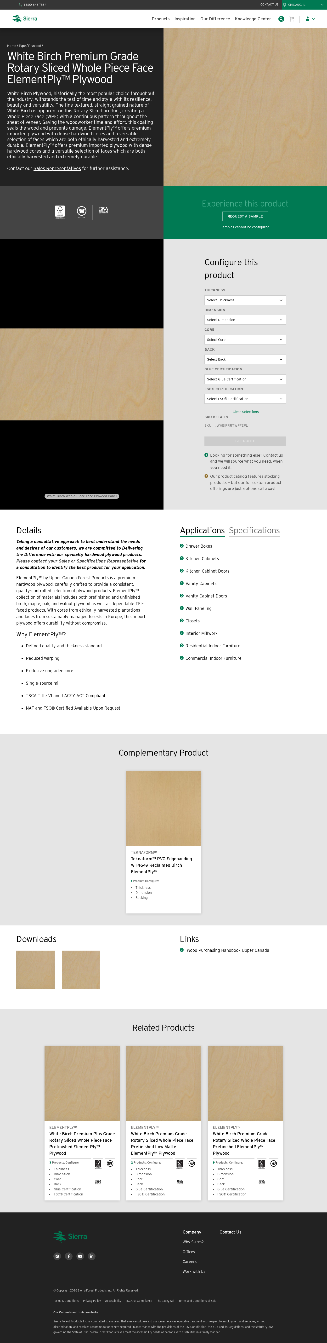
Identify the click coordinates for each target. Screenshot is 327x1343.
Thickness (214, 290)
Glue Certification (223, 369)
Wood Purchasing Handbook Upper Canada (227, 950)
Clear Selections (246, 412)
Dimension (214, 310)
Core (209, 329)
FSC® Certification (223, 389)
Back (209, 349)
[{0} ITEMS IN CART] (292, 19)
